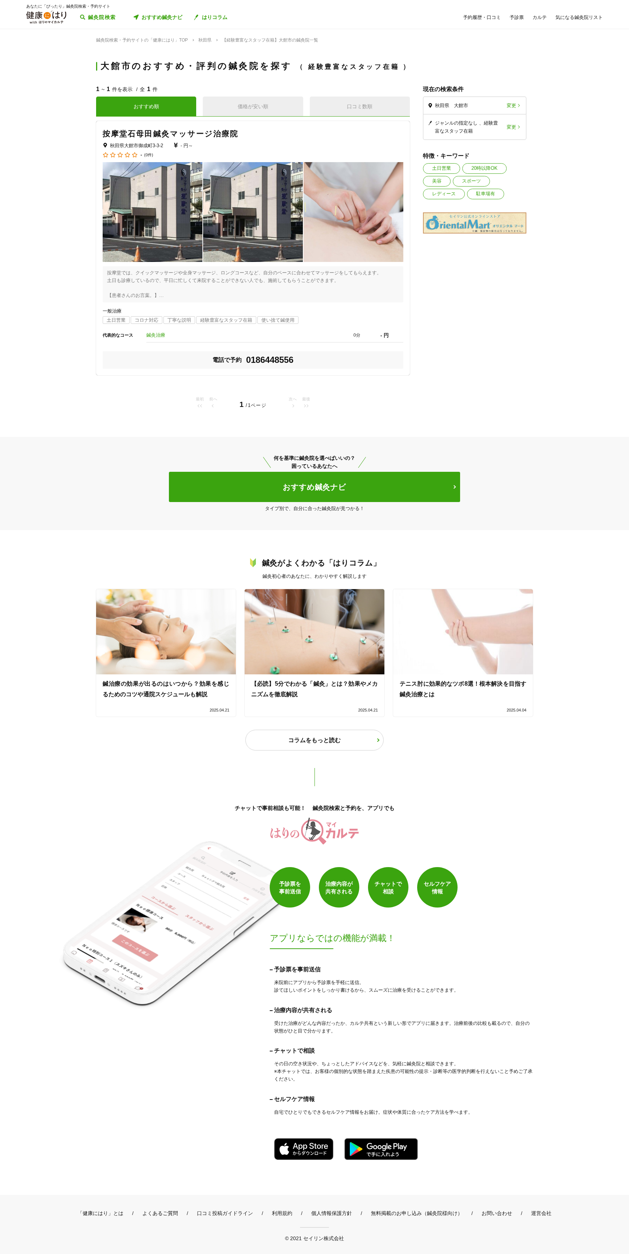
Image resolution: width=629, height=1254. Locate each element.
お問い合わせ (497, 1213)
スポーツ (471, 181)
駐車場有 (485, 193)
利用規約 (282, 1213)
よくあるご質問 (160, 1213)
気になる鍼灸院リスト (579, 17)
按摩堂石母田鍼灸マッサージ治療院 (171, 133)
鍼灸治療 (155, 335)
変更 (511, 105)
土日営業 (441, 168)
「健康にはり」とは (100, 1213)
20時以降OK (484, 168)
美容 (437, 181)
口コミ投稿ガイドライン (225, 1213)
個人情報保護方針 (331, 1213)
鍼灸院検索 (102, 17)
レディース (444, 193)
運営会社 (541, 1213)
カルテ (540, 17)
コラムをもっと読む (314, 740)
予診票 (517, 17)
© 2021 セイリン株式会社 (314, 1238)
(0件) (148, 155)
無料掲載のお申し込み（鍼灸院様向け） (417, 1213)
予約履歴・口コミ (482, 17)
